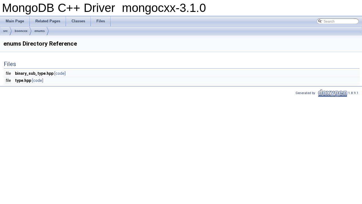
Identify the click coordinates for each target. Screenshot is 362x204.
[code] (60, 73)
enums (40, 31)
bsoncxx (21, 31)
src (5, 31)
